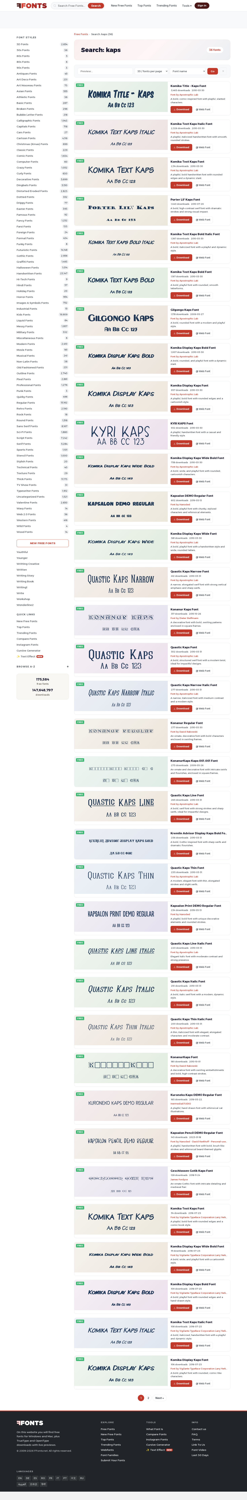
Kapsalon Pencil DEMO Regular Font (197, 1132)
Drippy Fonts (25, 202)
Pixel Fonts (24, 379)
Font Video (199, 1449)
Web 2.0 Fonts (26, 514)
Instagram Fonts (27, 644)
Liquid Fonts (25, 320)
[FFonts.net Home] (32, 5)
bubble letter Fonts (30, 114)
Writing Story (25, 575)
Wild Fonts (24, 526)
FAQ (194, 1434)
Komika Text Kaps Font (187, 161)
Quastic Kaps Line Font (187, 795)
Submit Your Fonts (113, 1460)
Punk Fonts (24, 391)
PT (65, 1478)
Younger (22, 558)
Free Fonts (81, 34)
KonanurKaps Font (184, 1057)
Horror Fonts (25, 297)
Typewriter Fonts (28, 490)
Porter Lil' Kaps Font (185, 199)
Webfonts (107, 1449)
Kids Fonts (23, 314)
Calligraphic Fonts (28, 120)
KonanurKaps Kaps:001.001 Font (194, 760)
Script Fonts (24, 438)
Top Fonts (144, 5)
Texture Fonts (26, 473)
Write (20, 593)
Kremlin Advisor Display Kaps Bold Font (199, 833)
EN (20, 1478)
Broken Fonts (25, 108)
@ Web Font (203, 109)
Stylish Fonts (25, 461)
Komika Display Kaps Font (189, 385)
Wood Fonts (25, 532)
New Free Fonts (121, 5)
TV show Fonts (26, 485)
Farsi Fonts (24, 226)
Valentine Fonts (27, 502)
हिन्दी (44, 1484)
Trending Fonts (166, 5)
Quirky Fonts (25, 396)
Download (182, 109)
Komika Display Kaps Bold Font (193, 347)
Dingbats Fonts (27, 185)
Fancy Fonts (24, 220)
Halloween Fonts (28, 267)
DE (27, 1478)
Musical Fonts (26, 355)
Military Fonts (25, 332)
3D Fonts (22, 44)
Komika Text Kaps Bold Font (191, 272)
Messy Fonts (25, 326)
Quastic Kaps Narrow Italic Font (194, 685)
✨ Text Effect (29, 656)
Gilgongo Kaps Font (185, 309)
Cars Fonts (24, 132)
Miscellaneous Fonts (30, 338)
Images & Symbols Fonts (33, 302)
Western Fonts (26, 520)
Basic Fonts (24, 103)
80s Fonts (23, 61)
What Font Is (154, 1429)
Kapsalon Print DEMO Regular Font (196, 905)
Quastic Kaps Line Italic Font (191, 943)
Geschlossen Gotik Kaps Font (192, 1170)
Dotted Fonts (25, 197)
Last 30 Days (200, 1455)
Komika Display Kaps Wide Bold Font (197, 458)
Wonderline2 (25, 605)
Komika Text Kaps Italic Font (191, 124)
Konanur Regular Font (187, 723)
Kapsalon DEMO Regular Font (192, 495)
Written (22, 569)
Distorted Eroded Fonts (32, 191)
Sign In (202, 5)
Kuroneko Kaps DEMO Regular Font (196, 1095)
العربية (22, 1484)
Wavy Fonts (24, 508)
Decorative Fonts (28, 179)
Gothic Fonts (25, 255)
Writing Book (25, 581)
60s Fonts (23, 56)
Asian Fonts (24, 91)
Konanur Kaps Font (184, 609)
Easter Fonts (25, 208)
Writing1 (22, 587)
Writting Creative (28, 563)
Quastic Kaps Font (184, 647)
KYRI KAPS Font (182, 423)
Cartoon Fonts (26, 138)
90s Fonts (23, 67)
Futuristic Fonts (27, 250)
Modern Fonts (26, 344)
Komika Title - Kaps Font (188, 86)
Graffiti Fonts (25, 261)
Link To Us (198, 1444)
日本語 (33, 1484)
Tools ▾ (187, 5)
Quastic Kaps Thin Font (187, 867)
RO (43, 1478)
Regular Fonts (26, 402)
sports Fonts (25, 449)
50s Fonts (23, 50)
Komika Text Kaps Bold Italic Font (195, 234)
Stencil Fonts (25, 455)
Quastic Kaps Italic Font (188, 981)
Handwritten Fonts (29, 273)
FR (50, 1478)
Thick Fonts (24, 479)
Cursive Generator (28, 650)
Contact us (199, 1429)
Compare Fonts (27, 638)
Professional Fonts (29, 385)
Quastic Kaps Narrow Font (190, 571)
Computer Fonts (27, 161)
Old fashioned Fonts (30, 367)
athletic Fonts (26, 97)
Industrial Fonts (27, 308)
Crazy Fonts (24, 167)
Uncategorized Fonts (31, 496)
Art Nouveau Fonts (29, 85)
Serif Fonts (24, 443)
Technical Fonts (27, 467)
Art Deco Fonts (26, 79)
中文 (73, 1478)
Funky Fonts (24, 244)
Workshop (23, 599)
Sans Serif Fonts (27, 426)
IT (58, 1478)
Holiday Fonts (26, 291)
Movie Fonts (24, 349)
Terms (196, 1439)
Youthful (22, 552)
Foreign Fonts (26, 232)
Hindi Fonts (24, 285)
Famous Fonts (26, 214)
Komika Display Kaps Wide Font (194, 533)
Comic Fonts (25, 155)
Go (213, 71)
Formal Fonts (25, 238)
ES (35, 1478)
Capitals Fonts (26, 126)
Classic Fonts (25, 150)
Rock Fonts (24, 414)
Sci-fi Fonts (24, 432)
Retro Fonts (24, 408)
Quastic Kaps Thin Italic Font (191, 1019)
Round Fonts (25, 420)
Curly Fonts (24, 173)
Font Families (109, 1455)
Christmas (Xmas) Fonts (32, 144)
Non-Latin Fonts (27, 361)
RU (82, 1478)
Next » (159, 1398)
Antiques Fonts (27, 73)
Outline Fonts (25, 373)
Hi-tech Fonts (26, 279)
